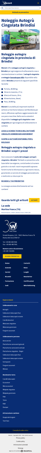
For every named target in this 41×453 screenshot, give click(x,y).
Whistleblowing (29, 285)
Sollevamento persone (11, 337)
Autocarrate (7, 341)
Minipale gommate (9, 393)
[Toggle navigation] (38, 3)
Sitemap (20, 448)
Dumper (5, 407)
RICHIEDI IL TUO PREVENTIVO (12, 181)
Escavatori (6, 383)
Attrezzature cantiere (11, 413)
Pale (4, 397)
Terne (5, 400)
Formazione (9, 281)
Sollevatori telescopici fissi (12, 313)
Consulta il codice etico (20, 430)
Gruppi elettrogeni (9, 417)
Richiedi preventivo (12, 256)
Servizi (7, 272)
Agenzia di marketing (15, 451)
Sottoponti (6, 362)
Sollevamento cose (10, 305)
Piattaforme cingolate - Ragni (13, 351)
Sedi (6, 285)
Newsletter (28, 277)
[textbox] (22, 8)
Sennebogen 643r (17, 77)
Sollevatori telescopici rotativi (13, 317)
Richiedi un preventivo (20, 12)
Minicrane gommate (9, 327)
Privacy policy (20, 438)
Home (7, 263)
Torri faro (6, 421)
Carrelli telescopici (9, 379)
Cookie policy (20, 441)
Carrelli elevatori (8, 320)
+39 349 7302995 (8, 251)
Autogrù (34, 200)
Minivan (5, 369)
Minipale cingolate (9, 390)
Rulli (4, 404)
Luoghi (26, 272)
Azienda (8, 268)
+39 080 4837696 (11, 242)
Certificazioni (29, 281)
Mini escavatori (8, 386)
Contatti (27, 263)
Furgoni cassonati (9, 331)
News (26, 268)
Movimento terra (9, 375)
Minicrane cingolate (9, 324)
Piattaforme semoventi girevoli (13, 344)
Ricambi (8, 277)
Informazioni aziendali (20, 445)
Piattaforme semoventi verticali (13, 348)
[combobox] (20, 8)
